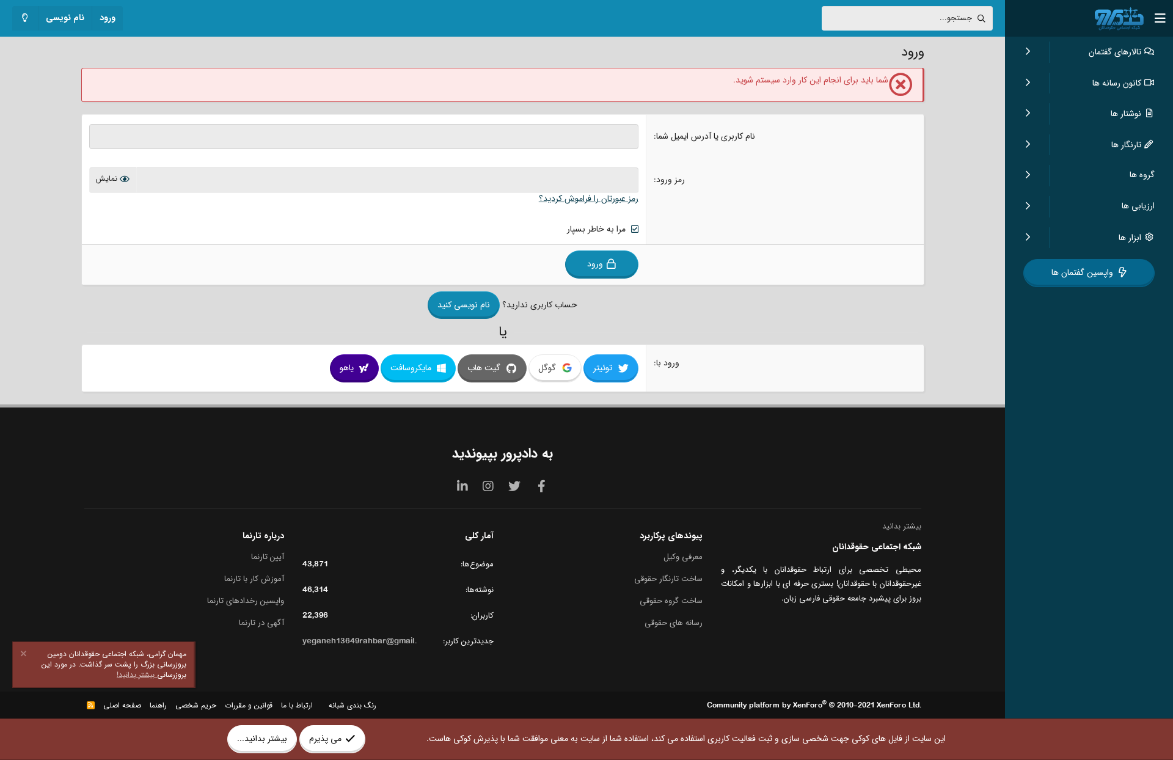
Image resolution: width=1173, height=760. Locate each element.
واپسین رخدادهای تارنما (245, 600)
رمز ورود (670, 179)
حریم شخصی (195, 705)
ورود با (667, 363)
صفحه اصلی (122, 705)
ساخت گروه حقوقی (671, 600)
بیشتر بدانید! (137, 675)
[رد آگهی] (25, 655)
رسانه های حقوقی (674, 622)
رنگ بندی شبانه (352, 705)
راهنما (158, 705)
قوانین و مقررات (248, 705)
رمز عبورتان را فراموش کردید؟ (588, 198)
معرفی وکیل (683, 557)
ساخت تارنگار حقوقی (668, 578)
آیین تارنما (267, 557)
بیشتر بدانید (901, 526)
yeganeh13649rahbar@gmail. (359, 641)
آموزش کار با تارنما (254, 578)
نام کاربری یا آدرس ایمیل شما (705, 136)
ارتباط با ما (297, 705)
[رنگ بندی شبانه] (25, 18)
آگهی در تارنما (261, 622)
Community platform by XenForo (814, 705)
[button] (1027, 52)
